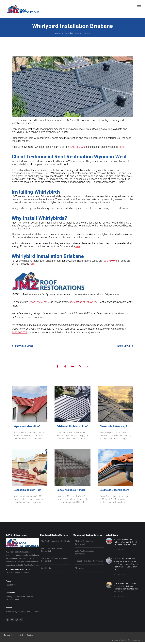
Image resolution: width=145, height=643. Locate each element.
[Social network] (12, 620)
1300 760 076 (77, 146)
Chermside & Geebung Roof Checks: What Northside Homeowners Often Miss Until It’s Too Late (115, 426)
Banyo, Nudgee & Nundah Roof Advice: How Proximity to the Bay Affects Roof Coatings (71, 490)
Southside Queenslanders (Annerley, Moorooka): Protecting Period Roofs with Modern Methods (114, 490)
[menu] (138, 6)
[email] (21, 620)
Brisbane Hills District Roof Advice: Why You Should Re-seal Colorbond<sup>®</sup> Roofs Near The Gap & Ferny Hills (72, 426)
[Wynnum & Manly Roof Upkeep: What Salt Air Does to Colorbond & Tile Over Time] (29, 404)
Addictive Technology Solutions (132, 640)
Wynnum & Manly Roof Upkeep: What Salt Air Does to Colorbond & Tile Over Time (29, 426)
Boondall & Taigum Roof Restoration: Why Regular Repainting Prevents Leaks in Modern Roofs (29, 490)
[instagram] (17, 620)
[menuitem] (55, 541)
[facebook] (7, 620)
